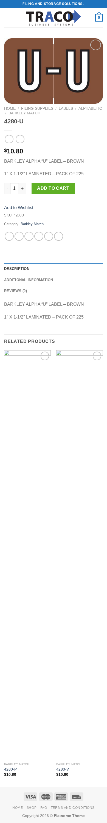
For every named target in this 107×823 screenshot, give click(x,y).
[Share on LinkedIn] (58, 236)
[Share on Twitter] (28, 236)
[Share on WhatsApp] (9, 236)
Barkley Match (24, 113)
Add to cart (53, 188)
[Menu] (7, 17)
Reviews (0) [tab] (15, 291)
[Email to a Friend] (38, 236)
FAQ (43, 808)
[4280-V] (79, 555)
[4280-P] (27, 555)
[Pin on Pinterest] (48, 236)
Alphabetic (90, 108)
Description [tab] (16, 269)
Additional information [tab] (28, 280)
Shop (31, 808)
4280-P (10, 769)
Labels (66, 108)
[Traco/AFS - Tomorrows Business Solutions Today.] (53, 17)
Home (10, 108)
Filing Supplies (37, 108)
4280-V (62, 769)
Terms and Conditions (73, 808)
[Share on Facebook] (19, 236)
